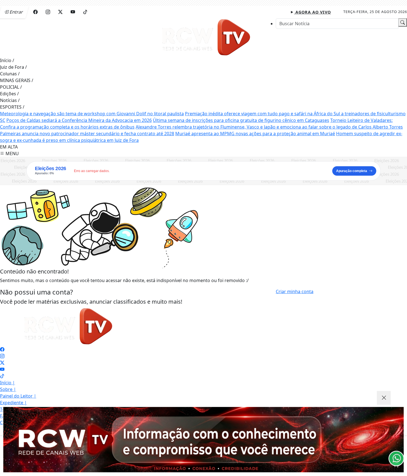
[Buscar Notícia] (402, 22)
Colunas (10, 74)
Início (7, 60)
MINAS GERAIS (16, 80)
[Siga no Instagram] (47, 11)
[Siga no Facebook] (35, 11)
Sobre (8, 389)
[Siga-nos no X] (2, 363)
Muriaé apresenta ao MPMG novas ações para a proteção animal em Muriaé (255, 133)
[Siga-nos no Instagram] (2, 356)
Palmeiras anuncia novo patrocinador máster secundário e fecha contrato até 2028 (87, 133)
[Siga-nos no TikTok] (2, 376)
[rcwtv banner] (203, 439)
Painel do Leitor (18, 396)
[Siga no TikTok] (85, 11)
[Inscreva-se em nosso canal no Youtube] (2, 369)
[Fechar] (384, 398)
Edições (9, 94)
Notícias (10, 100)
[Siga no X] (60, 11)
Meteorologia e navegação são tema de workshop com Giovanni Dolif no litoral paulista (92, 114)
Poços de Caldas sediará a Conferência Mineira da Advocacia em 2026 (79, 120)
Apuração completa (351, 171)
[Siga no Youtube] (72, 11)
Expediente (13, 403)
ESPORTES (12, 107)
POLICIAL (11, 87)
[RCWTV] (207, 37)
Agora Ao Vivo (312, 12)
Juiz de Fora (13, 67)
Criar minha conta (294, 291)
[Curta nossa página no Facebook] (2, 349)
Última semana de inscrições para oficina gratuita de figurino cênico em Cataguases (241, 120)
